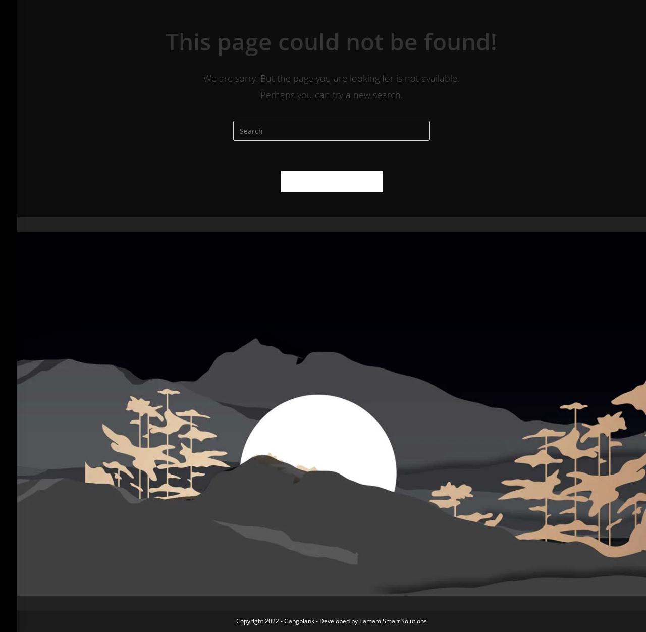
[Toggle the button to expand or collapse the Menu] (8, 13)
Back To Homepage (331, 181)
